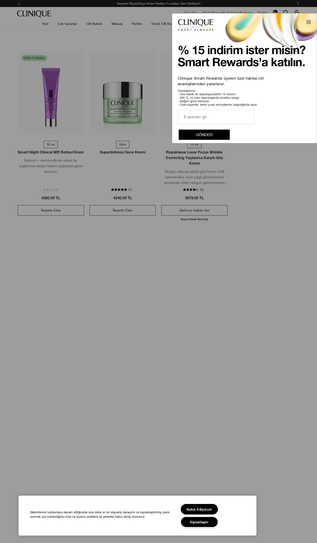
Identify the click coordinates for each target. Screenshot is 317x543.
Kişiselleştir (199, 522)
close (308, 22)
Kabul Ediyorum (199, 509)
